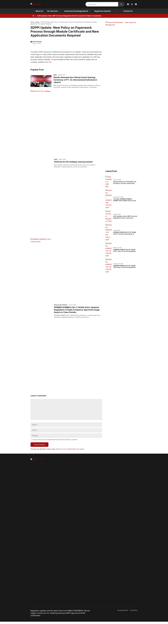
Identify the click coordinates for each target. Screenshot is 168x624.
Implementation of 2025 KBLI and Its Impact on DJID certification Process (124, 183)
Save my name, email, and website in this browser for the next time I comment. (55, 439)
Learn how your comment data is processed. (70, 449)
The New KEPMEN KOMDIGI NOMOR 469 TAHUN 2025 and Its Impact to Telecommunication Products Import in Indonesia (124, 201)
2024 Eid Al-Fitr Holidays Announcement (73, 162)
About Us (39, 11)
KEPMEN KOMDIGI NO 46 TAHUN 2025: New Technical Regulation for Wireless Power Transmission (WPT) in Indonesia (124, 268)
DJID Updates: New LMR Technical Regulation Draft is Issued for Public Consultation (69, 16)
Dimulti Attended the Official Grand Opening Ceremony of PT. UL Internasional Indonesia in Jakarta (75, 79)
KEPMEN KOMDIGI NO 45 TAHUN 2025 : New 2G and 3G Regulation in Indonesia (125, 251)
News (117, 11)
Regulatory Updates (102, 11)
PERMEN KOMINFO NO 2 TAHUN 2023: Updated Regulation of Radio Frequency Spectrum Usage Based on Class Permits (77, 309)
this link (48, 62)
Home (32, 22)
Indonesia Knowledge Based (76, 11)
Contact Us (128, 11)
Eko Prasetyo (37, 41)
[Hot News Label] (33, 16)
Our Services (52, 11)
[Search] (121, 4)
